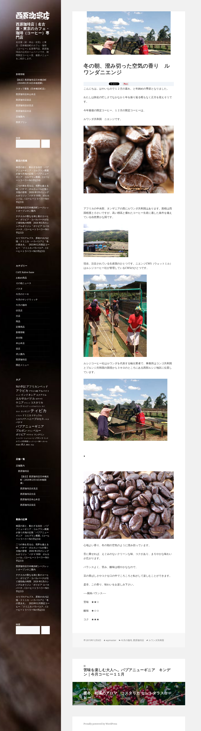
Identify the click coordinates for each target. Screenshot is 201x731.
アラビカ (22, 390)
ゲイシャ (27, 403)
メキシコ (39, 438)
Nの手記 (21, 386)
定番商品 (20, 326)
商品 (18, 321)
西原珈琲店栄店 (23, 99)
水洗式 (18, 445)
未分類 (19, 337)
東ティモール (42, 441)
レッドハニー (33, 441)
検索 (18, 137)
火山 (32, 445)
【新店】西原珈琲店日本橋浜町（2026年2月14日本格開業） (31, 81)
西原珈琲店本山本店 (26, 94)
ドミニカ (26, 415)
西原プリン (21, 122)
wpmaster (111, 640)
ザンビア (26, 406)
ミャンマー (19, 438)
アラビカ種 (33, 391)
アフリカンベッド (37, 386)
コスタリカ (37, 402)
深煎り (28, 445)
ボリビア (21, 434)
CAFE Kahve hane (25, 272)
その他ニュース (23, 283)
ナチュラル (37, 415)
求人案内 (20, 354)
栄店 (18, 348)
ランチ (46, 438)
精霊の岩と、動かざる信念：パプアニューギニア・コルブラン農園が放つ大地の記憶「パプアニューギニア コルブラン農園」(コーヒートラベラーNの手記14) (32, 174)
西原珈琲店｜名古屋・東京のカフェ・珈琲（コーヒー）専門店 (33, 31)
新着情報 (20, 74)
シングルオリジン (35, 406)
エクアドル (41, 394)
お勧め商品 (21, 277)
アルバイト (43, 390)
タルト (18, 411)
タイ (43, 406)
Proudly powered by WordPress (100, 723)
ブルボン (21, 430)
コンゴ (19, 406)
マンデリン (39, 434)
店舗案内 (20, 116)
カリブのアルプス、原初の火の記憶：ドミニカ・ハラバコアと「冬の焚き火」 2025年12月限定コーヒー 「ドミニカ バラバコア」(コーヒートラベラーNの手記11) (32, 245)
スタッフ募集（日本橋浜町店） (31, 88)
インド (18, 395)
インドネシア (28, 394)
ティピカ (38, 410)
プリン (30, 431)
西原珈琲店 (21, 359)
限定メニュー (22, 364)
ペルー (37, 430)
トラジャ (19, 415)
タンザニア (25, 411)
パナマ (19, 422)
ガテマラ (39, 399)
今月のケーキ (22, 294)
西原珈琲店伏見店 (24, 105)
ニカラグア (21, 419)
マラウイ (29, 434)
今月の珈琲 (21, 304)
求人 (23, 444)
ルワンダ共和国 (22, 441)
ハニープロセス (35, 418)
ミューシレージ (29, 438)
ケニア (20, 402)
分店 (18, 315)
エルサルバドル (25, 398)
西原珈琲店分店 (23, 110)
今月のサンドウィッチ (27, 299)
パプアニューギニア (30, 426)
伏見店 (19, 310)
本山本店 (20, 343)
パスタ (19, 288)
